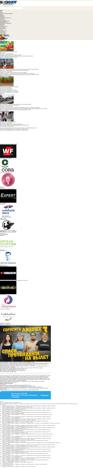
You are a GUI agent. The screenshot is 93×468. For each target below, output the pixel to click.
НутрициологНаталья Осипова (3, 250)
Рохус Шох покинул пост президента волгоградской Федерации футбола (14, 386)
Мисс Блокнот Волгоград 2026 (6, 58)
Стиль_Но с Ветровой (4, 110)
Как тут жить (2, 93)
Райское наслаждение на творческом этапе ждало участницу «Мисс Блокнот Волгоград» (17, 73)
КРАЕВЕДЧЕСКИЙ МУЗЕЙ (5, 17)
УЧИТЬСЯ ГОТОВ (6, 36)
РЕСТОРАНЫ (2, 27)
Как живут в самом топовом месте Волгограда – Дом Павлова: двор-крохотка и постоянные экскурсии (19, 107)
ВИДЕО (1, 14)
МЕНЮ (1, 10)
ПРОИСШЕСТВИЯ (3, 26)
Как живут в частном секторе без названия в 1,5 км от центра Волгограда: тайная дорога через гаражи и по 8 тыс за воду (23, 108)
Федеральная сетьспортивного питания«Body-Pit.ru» (4, 234)
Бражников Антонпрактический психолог (4, 266)
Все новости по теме (4, 53)
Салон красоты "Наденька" (5, 308)
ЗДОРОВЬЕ (2, 15)
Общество (2, 324)
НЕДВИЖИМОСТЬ (3, 22)
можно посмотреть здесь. (12, 371)
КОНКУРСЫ (2, 16)
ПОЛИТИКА (2, 25)
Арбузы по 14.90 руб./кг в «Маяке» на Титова (8, 57)
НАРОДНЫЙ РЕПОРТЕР (5, 21)
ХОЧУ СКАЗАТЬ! (3, 33)
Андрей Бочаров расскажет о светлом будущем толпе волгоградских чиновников (15, 389)
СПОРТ (1, 29)
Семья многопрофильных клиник (6, 172)
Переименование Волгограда (5, 75)
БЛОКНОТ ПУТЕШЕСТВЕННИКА (6, 13)
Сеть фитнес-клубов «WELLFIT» (6, 158)
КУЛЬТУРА (2, 19)
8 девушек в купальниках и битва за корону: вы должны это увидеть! (13, 72)
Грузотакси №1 (3, 294)
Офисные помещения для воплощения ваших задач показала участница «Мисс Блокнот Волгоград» (19, 74)
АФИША (1, 12)
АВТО (1, 11)
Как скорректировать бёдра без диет (7, 126)
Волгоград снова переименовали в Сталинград (9, 92)
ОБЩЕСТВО (2, 24)
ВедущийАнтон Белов (2, 187)
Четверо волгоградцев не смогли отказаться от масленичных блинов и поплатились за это (17, 387)
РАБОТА (7, 35)
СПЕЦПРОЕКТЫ (3, 28)
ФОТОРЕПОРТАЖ (3, 30)
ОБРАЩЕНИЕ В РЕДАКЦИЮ (5, 23)
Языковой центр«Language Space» (3, 219)
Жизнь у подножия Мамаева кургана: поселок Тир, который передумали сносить (15, 109)
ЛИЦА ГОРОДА (3, 20)
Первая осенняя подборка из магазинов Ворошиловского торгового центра (14, 125)
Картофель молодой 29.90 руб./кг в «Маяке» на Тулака (10, 54)
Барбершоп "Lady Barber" (5, 323)
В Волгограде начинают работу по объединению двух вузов (11, 385)
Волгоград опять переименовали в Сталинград (9, 91)
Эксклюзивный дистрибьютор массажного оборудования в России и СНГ (14, 280)
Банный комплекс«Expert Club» (3, 204)
